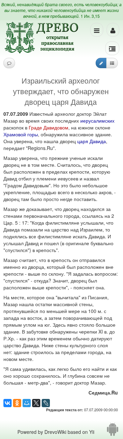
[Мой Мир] (27, 403)
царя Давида (91, 141)
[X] (36, 403)
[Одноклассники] (17, 403)
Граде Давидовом (48, 127)
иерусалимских (97, 120)
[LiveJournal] (46, 403)
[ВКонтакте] (7, 403)
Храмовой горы (20, 134)
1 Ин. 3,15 (90, 16)
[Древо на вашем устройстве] (112, 431)
